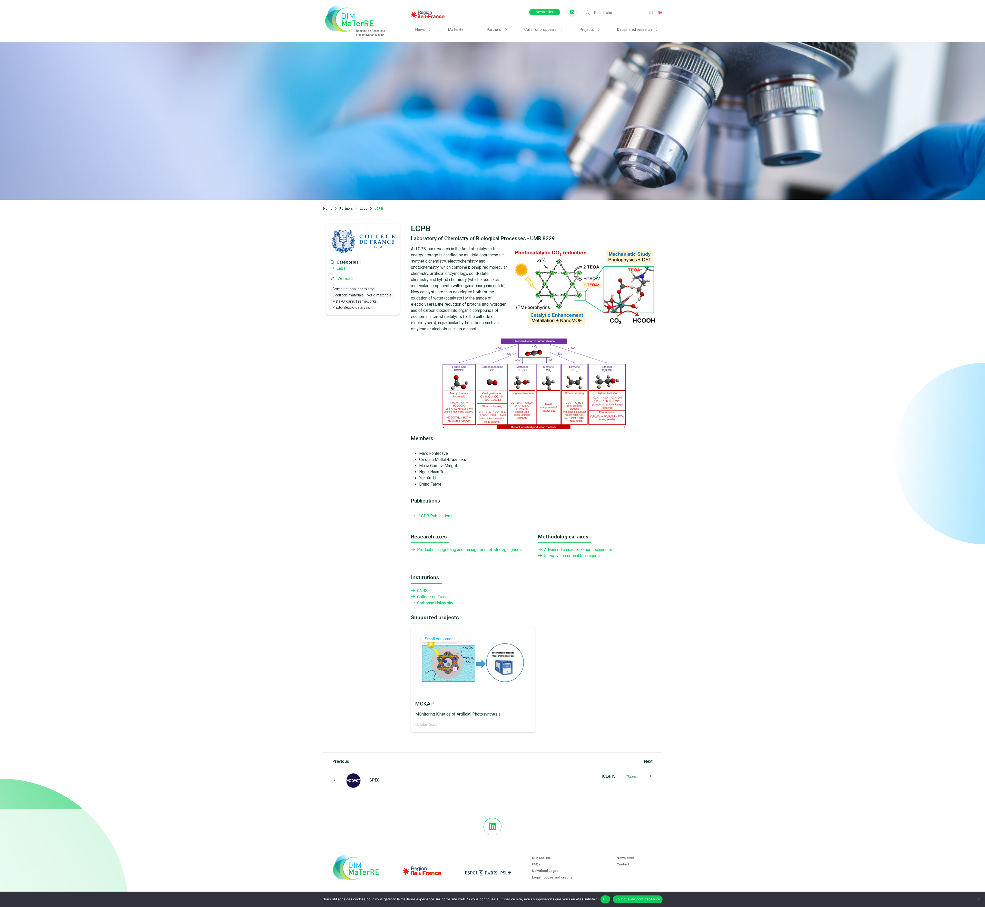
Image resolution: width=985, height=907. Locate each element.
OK (605, 899)
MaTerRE (456, 29)
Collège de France (433, 596)
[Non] (978, 899)
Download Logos (545, 871)
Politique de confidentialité (637, 899)
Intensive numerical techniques (572, 555)
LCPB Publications (435, 516)
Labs (341, 268)
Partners (494, 29)
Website (345, 278)
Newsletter (545, 12)
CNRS (422, 590)
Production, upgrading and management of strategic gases (469, 549)
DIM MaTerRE (543, 858)
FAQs (536, 864)
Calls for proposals (540, 29)
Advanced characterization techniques (578, 549)
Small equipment (440, 638)
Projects (586, 29)
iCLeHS (609, 776)
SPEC (374, 780)
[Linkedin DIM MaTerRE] (492, 826)
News (420, 29)
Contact (623, 864)
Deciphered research (634, 29)
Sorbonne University (435, 603)
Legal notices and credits (552, 877)
